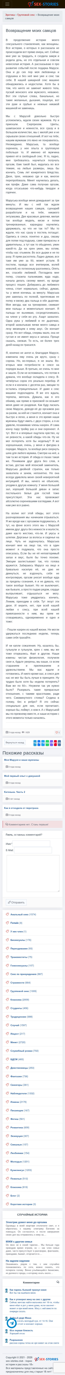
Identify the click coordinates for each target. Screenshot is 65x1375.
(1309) (23, 991)
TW (43, 742)
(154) (20, 1153)
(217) (17, 1033)
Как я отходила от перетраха (21, 807)
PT (55, 742)
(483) (17, 1059)
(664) (20, 982)
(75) (21, 957)
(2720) (18, 1042)
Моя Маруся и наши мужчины (21, 759)
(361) (19, 1084)
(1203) (21, 1170)
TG (35, 742)
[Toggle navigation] (7, 4)
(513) (19, 1178)
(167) (20, 1110)
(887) (26, 974)
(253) (22, 1067)
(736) (19, 1076)
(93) (21, 948)
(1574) (23, 914)
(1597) (18, 1025)
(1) (18, 931)
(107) (22, 965)
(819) (19, 1187)
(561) (17, 1118)
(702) (24, 1050)
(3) (23, 1204)
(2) (15, 1195)
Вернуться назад (15, 742)
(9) (16, 922)
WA (47, 742)
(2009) (19, 999)
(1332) (22, 1093)
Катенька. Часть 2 (14, 791)
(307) (19, 1136)
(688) (21, 1016)
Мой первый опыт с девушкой (22, 775)
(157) (19, 1144)
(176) (20, 940)
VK (59, 742)
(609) (19, 1127)
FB (39, 742)
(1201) (20, 1161)
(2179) (18, 1101)
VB (51, 742)
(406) (19, 1008)
